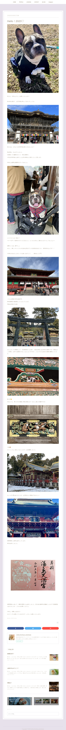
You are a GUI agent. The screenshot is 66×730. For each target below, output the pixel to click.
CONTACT (36, 2)
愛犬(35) (8, 618)
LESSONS (28, 2)
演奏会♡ (9, 683)
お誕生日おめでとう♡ (13, 668)
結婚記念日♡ (10, 653)
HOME (14, 2)
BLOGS (43, 2)
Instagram (51, 2)
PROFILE (21, 2)
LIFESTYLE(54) (14, 618)
